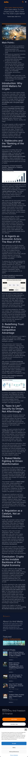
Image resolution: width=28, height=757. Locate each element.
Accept (14, 743)
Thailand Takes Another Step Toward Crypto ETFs (16, 696)
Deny (14, 747)
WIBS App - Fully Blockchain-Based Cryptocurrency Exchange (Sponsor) (12, 639)
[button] (26, 729)
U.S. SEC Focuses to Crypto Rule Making (15, 676)
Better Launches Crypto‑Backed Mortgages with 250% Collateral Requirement (16, 665)
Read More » (11, 659)
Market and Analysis (18, 7)
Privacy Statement (14, 755)
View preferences (14, 751)
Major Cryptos (8, 7)
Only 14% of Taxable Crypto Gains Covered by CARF (16, 685)
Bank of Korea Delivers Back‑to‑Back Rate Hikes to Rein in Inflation (17, 653)
